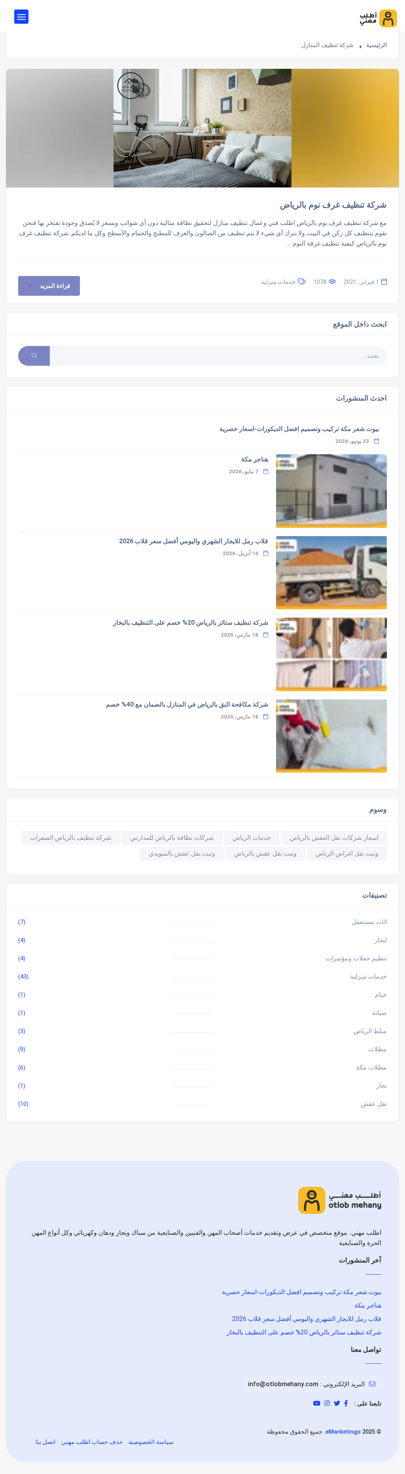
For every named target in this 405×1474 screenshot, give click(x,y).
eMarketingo (343, 1431)
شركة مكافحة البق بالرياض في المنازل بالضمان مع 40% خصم (187, 704)
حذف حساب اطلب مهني (92, 1442)
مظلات (377, 1049)
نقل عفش (374, 1103)
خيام (381, 994)
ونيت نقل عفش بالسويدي (182, 853)
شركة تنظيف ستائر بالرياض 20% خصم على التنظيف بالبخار (190, 622)
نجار (381, 1085)
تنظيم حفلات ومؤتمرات (356, 958)
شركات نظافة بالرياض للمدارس (172, 837)
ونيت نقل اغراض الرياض (347, 853)
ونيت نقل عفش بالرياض (265, 853)
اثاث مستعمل (369, 922)
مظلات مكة (371, 1067)
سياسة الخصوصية (151, 1442)
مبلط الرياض (370, 1031)
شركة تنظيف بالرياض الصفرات (70, 837)
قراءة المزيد (55, 285)
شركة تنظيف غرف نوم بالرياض (333, 205)
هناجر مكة (254, 459)
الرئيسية (376, 45)
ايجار (381, 940)
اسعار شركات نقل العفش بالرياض (334, 837)
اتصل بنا (45, 1442)
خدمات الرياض (252, 837)
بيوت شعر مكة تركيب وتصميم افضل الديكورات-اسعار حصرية (299, 429)
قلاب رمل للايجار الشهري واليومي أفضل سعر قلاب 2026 (193, 541)
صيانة (379, 1013)
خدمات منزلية (278, 281)
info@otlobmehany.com (283, 1384)
